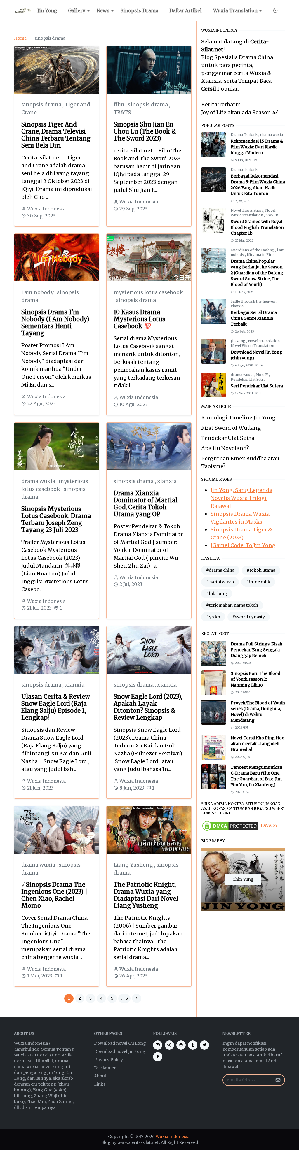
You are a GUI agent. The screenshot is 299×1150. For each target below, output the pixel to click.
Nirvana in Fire (260, 254)
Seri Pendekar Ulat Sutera (257, 386)
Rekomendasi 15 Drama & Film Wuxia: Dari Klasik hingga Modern (257, 146)
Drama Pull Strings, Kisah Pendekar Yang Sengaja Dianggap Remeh (256, 649)
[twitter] (204, 1045)
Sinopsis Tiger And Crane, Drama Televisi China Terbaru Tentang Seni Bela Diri (56, 135)
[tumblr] (192, 1045)
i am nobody (38, 292)
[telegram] (169, 1045)
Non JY (262, 375)
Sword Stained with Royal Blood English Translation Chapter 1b (257, 227)
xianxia (167, 481)
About (100, 1076)
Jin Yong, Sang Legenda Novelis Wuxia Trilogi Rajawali (241, 498)
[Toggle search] (282, 10)
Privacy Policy (108, 1059)
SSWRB (272, 215)
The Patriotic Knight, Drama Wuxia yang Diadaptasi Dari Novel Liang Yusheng (146, 895)
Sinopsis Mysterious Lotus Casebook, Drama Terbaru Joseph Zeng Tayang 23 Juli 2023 (56, 519)
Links (99, 1084)
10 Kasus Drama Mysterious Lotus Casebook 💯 (139, 319)
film (120, 104)
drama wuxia (38, 481)
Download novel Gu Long (120, 1043)
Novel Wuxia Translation (253, 212)
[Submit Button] (278, 1080)
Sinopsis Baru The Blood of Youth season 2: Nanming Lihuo (255, 679)
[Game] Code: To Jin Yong (243, 545)
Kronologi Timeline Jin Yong (238, 417)
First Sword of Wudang (231, 427)
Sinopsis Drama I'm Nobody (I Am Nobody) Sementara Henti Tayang (55, 322)
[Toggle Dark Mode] (275, 10)
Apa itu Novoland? (225, 448)
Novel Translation (247, 210)
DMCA (269, 825)
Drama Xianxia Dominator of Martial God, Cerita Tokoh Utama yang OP (146, 503)
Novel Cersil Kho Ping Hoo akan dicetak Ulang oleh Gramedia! (257, 743)
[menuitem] (47, 10)
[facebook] (157, 1056)
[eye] (181, 1045)
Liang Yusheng (134, 864)
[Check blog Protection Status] (230, 825)
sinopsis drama (41, 104)
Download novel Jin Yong (119, 1051)
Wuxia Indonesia (173, 1136)
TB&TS (122, 112)
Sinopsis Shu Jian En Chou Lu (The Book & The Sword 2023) (145, 131)
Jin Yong (238, 341)
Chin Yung (243, 879)
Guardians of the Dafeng (253, 250)
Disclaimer (105, 1067)
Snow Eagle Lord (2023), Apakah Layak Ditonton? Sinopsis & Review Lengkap (148, 707)
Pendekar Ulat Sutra (248, 379)
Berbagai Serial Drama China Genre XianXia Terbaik (254, 318)
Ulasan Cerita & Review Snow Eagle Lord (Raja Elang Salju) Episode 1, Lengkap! (55, 707)
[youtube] (265, 11)
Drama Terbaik (244, 134)
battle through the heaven (253, 301)
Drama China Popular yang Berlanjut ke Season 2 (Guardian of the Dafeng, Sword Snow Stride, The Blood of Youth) (257, 273)
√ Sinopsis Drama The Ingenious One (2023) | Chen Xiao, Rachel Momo (54, 895)
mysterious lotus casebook (148, 292)
